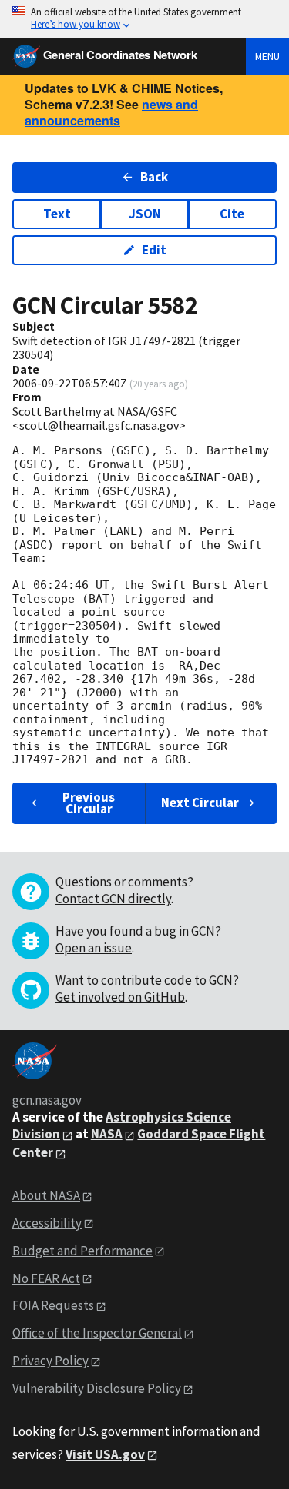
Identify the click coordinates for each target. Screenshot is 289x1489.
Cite (232, 213)
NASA (107, 1133)
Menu (267, 56)
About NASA (46, 1195)
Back (154, 176)
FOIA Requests (53, 1305)
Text (57, 213)
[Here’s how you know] (144, 19)
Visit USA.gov (105, 1454)
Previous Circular (88, 803)
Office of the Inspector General (97, 1332)
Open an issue (93, 947)
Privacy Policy (50, 1360)
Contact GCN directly (113, 898)
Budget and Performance (82, 1250)
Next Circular (200, 802)
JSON (145, 213)
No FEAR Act (46, 1278)
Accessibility (47, 1223)
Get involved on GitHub (120, 997)
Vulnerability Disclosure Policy (96, 1388)
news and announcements (111, 112)
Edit (154, 249)
